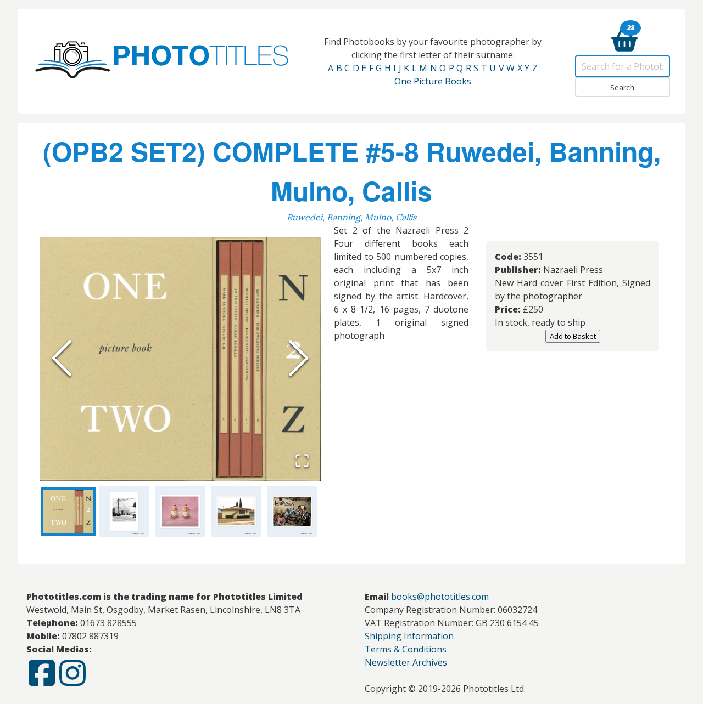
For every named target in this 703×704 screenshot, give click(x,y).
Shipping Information (409, 636)
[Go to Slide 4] (236, 511)
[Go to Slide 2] (124, 511)
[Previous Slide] (61, 359)
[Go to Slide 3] (180, 511)
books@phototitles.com (440, 597)
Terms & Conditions (406, 649)
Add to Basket (573, 336)
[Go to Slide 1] (68, 511)
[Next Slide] (299, 359)
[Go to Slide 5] (292, 511)
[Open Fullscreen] (302, 461)
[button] (180, 359)
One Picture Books (432, 81)
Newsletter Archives (406, 662)
